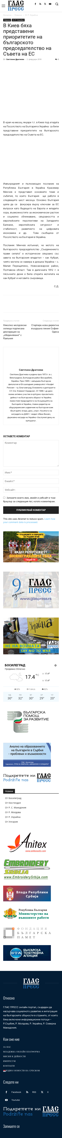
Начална (7, 15)
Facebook (16, 1092)
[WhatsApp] (28, 66)
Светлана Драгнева (15, 59)
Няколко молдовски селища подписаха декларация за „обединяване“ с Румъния (15, 332)
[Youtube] (50, 4)
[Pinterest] (21, 66)
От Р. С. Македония (15, 807)
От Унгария (11, 821)
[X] (45, 4)
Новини (18, 15)
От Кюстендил (13, 802)
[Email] (35, 66)
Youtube (15, 1100)
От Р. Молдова (13, 812)
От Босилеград (13, 798)
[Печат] (43, 66)
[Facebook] (35, 4)
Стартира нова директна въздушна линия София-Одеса (45, 328)
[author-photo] (31, 365)
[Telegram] (50, 66)
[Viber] (57, 66)
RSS (34, 1092)
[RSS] (40, 4)
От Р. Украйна (31, 15)
